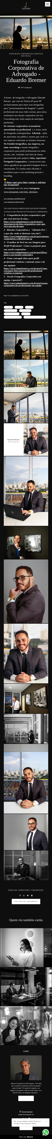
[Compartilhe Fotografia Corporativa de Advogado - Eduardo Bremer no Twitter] (28, 895)
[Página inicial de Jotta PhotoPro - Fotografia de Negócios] (26, 7)
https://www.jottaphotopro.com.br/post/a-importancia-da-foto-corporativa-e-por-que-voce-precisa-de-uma (25, 224)
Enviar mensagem (27, 1111)
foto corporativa (25, 310)
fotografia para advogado (13, 317)
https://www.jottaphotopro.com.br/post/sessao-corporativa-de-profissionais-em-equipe (26, 284)
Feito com (26, 1137)
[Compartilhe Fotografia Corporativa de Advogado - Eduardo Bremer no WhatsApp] (23, 895)
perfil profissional (10, 310)
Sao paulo (19, 307)
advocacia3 (25, 314)
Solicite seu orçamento (26, 901)
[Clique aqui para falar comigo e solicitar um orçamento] (25, 183)
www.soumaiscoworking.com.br (14, 202)
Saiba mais (26, 1098)
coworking (8, 307)
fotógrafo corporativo (11, 314)
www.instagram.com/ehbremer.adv (14, 198)
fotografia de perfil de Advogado (35, 317)
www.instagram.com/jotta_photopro (21, 192)
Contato (26, 1127)
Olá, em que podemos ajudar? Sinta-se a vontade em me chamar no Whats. (27, 1122)
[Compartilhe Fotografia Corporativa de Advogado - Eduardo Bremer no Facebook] (20, 895)
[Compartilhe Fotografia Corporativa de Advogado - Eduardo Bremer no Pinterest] (32, 895)
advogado (29, 307)
